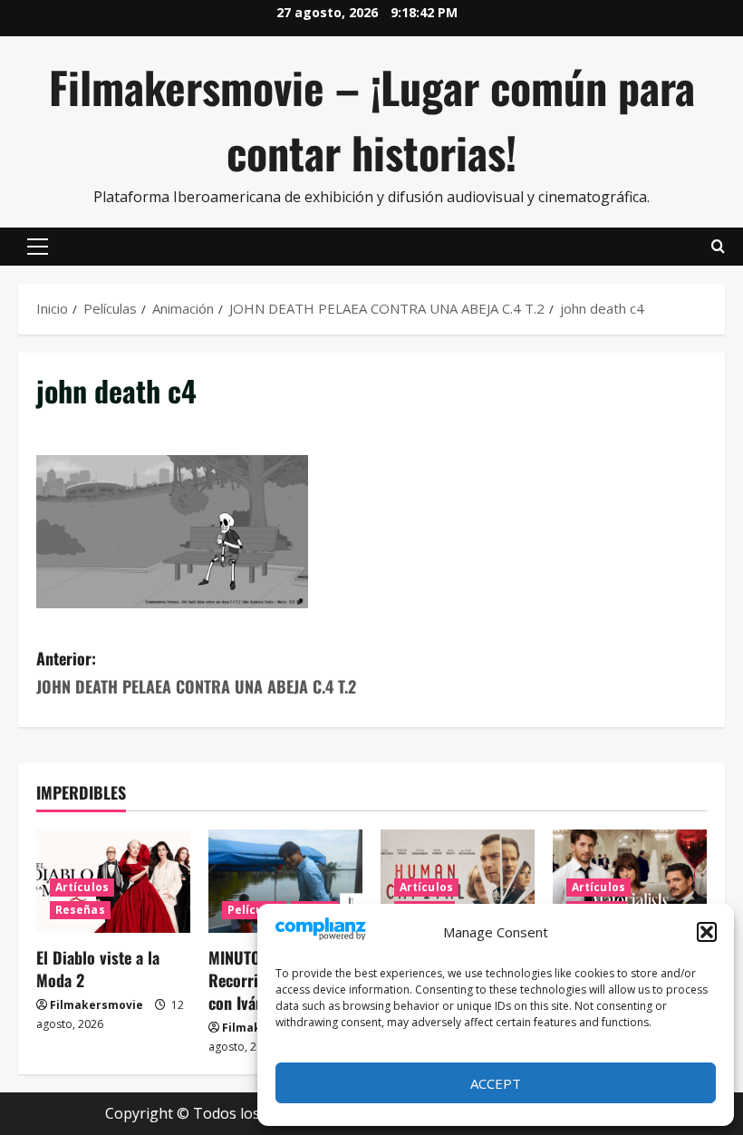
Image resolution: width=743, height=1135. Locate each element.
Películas (254, 909)
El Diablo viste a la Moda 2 (97, 969)
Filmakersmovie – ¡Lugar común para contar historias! (372, 119)
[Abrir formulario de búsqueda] (718, 246)
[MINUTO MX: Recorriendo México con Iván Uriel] (285, 880)
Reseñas (80, 909)
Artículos (82, 887)
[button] (707, 932)
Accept (495, 1083)
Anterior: (196, 672)
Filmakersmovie (96, 1005)
